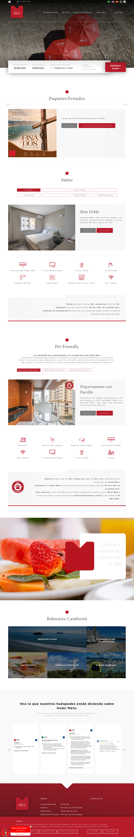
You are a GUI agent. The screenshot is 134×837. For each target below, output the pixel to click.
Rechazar (110, 831)
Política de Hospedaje (71, 814)
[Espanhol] (117, 2)
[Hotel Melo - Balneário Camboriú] (18, 20)
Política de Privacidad (71, 808)
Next (46, 247)
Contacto (119, 12)
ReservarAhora (115, 67)
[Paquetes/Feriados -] (32, 157)
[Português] (108, 2)
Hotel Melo (101, 12)
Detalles (69, 125)
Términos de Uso (68, 811)
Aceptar (94, 831)
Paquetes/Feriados (82, 12)
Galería (65, 12)
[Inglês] (113, 2)
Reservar (104, 230)
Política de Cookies (67, 831)
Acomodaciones (50, 12)
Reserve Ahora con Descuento (97, 125)
